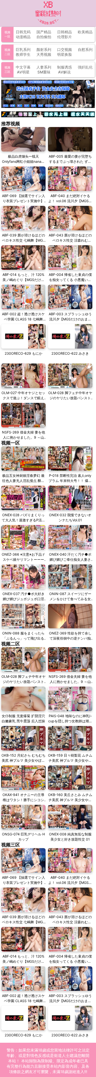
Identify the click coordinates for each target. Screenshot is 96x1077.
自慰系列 (85, 49)
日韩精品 (64, 32)
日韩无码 (23, 32)
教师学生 (23, 54)
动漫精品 (23, 37)
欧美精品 (85, 32)
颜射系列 (43, 49)
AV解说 (64, 72)
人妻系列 (43, 67)
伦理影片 (64, 37)
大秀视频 (43, 54)
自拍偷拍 (43, 37)
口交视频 (64, 49)
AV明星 (23, 72)
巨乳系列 (23, 49)
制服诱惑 (64, 67)
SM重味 (43, 72)
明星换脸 (64, 54)
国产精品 (43, 32)
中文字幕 (23, 67)
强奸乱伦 (85, 67)
